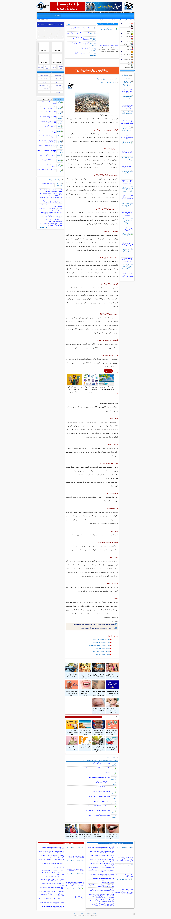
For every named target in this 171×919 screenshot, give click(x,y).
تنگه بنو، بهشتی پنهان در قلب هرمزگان (127, 167)
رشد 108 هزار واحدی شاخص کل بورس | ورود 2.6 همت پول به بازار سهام (50, 220)
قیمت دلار (58, 82)
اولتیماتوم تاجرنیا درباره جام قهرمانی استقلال (53, 870)
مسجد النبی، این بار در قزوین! (102, 654)
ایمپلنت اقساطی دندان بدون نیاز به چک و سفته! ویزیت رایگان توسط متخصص (94, 624)
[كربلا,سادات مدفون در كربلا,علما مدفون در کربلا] (92, 102)
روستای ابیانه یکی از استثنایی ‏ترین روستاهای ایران (98, 810)
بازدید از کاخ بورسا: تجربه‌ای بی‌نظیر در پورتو (99, 777)
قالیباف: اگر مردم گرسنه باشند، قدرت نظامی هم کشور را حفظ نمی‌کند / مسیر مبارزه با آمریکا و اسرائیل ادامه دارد (125, 859)
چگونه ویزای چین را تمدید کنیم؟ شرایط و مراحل (98, 805)
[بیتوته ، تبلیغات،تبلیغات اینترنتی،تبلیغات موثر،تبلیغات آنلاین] (67, 6)
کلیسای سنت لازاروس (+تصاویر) (48, 155)
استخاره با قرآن (57, 62)
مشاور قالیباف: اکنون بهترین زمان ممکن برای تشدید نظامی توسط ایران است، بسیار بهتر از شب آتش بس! (101, 890)
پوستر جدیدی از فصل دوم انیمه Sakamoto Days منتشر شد (76, 897)
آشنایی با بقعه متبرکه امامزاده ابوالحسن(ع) (99, 645)
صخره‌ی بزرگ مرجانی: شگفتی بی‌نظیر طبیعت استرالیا (127, 229)
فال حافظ (57, 50)
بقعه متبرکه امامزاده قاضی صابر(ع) (101, 639)
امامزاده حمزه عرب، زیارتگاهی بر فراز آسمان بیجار (47, 121)
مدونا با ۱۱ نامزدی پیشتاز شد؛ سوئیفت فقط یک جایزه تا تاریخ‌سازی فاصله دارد (52, 856)
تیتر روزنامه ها (57, 92)
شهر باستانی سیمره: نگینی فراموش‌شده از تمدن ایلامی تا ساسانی (127, 260)
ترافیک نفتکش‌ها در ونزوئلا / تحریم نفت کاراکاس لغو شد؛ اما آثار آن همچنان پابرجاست (101, 885)
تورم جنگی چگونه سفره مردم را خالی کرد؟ (103, 878)
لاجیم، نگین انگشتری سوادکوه (103, 782)
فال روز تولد (47, 67)
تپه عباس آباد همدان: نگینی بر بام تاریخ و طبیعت (127, 152)
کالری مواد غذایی (44, 82)
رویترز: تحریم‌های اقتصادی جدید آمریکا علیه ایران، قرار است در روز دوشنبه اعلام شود (51, 213)
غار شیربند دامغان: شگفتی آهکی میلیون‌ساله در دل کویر (127, 275)
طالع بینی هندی (60, 67)
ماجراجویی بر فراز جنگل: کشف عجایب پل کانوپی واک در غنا (127, 244)
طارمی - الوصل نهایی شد (47, 183)
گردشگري (131, 19)
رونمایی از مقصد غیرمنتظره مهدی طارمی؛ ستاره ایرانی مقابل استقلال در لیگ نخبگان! (52, 880)
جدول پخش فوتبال (43, 85)
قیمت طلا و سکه (57, 78)
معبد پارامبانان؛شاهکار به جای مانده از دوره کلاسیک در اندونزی (46, 141)
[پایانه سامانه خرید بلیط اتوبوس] (92, 70)
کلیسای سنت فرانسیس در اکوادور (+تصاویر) (78, 33)
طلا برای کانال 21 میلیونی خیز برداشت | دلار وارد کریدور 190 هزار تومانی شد (51, 224)
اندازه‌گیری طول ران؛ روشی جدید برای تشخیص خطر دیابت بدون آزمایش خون (52, 906)
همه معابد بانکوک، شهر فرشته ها (48, 160)
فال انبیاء (43, 50)
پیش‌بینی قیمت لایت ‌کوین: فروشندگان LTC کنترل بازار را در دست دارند (51, 194)
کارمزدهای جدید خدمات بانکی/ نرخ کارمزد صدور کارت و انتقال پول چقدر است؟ (102, 900)
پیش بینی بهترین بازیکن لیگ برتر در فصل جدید (53, 876)
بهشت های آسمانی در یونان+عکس (101, 651)
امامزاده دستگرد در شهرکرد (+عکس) (47, 169)
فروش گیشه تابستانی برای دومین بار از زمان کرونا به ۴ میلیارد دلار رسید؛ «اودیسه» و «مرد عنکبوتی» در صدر (75, 883)
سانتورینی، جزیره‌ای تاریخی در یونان (101, 801)
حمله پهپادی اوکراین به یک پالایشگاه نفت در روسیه (101, 867)
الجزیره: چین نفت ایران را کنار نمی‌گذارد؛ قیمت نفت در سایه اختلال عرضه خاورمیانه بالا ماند (101, 904)
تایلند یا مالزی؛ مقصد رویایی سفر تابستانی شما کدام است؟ (127, 182)
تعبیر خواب (40, 67)
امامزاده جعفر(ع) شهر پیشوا (103, 648)
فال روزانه (44, 62)
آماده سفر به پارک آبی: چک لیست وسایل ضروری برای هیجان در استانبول (127, 197)
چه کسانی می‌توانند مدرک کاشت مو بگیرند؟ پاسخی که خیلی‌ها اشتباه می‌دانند (51, 201)
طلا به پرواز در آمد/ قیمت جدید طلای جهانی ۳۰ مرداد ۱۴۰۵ (124, 875)
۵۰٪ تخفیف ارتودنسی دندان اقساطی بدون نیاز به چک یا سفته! (98, 628)
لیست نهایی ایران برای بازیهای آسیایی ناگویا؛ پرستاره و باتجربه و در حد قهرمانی (51, 190)
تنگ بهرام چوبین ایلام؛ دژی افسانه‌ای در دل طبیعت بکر (127, 214)
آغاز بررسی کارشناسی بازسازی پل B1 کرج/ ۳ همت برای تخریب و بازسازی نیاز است (101, 848)
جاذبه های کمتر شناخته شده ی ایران (101, 791)
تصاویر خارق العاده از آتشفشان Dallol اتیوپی (99, 815)
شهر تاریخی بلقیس (105, 772)
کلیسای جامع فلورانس (50, 126)
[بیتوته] (43, 10)
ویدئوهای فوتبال (44, 78)
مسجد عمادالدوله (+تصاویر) (82, 53)
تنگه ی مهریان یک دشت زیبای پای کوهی (100, 786)
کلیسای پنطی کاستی (83, 48)
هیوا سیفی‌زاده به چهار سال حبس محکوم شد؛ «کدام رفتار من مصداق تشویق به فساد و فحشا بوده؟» (51, 852)
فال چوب (53, 67)
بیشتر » (68, 24)
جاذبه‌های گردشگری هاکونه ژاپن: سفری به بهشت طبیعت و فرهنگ (127, 122)
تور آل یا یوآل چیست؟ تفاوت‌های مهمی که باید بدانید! (97, 767)
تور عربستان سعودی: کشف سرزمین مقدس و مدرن (127, 137)
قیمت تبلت (58, 88)
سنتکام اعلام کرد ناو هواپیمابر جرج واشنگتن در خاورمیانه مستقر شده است (102, 874)
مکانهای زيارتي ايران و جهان (121, 19)
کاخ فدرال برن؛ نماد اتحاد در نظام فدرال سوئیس (127, 91)
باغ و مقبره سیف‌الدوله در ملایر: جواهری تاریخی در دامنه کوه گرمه (127, 106)
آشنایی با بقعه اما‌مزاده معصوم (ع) (101, 642)
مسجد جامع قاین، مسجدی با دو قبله (109, 45)
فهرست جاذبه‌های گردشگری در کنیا (101, 763)
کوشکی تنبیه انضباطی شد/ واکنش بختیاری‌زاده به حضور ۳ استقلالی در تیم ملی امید (50, 209)
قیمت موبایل (58, 85)
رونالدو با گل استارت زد (58, 867)
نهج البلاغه (45, 88)
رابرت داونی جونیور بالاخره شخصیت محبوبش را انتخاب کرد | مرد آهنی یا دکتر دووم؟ (52, 848)
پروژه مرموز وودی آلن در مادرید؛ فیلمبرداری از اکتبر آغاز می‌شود (76, 856)
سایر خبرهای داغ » (42, 227)
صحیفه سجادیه (44, 92)
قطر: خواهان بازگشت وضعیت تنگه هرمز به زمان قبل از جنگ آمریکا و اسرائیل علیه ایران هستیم (102, 852)
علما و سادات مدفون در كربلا (107, 79)
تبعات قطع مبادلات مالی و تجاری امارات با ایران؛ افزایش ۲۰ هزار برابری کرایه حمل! (102, 860)
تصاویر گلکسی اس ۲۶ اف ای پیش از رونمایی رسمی (51, 891)
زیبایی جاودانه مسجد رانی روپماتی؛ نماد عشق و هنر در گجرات (47, 107)
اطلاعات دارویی (44, 75)
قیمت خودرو (58, 75)
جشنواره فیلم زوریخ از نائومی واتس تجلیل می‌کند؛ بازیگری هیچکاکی (75, 869)
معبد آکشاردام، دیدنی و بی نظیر (48, 111)
